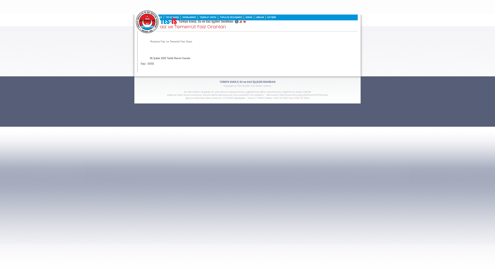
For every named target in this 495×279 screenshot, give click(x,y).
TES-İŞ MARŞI (172, 17)
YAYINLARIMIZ (189, 17)
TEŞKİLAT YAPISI (208, 17)
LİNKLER (260, 17)
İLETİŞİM (271, 17)
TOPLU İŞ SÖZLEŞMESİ (231, 17)
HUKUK (249, 17)
